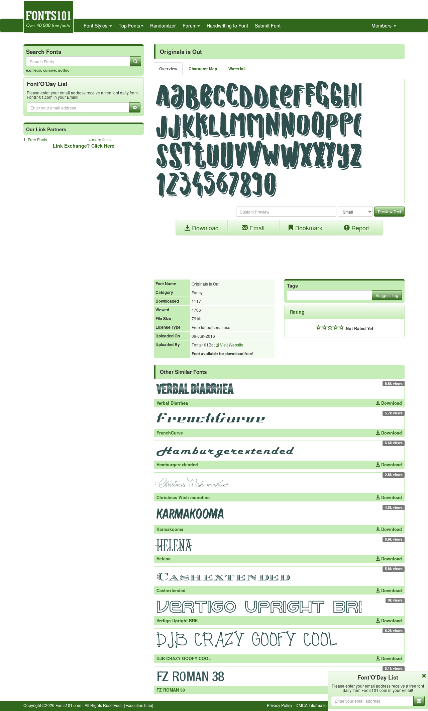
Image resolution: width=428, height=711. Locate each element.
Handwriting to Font (227, 25)
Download (204, 227)
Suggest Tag (387, 295)
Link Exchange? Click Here (83, 145)
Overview (168, 69)
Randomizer (163, 25)
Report (360, 227)
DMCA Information (312, 705)
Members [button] (382, 25)
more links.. (102, 139)
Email (256, 227)
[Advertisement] (279, 254)
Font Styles (96, 25)
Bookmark (308, 227)
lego (37, 70)
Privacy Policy (279, 705)
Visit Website (231, 344)
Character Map (203, 69)
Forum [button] (190, 25)
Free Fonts (37, 139)
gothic (63, 70)
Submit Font (268, 25)
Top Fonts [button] (129, 25)
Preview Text (389, 211)
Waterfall (236, 69)
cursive (49, 70)
